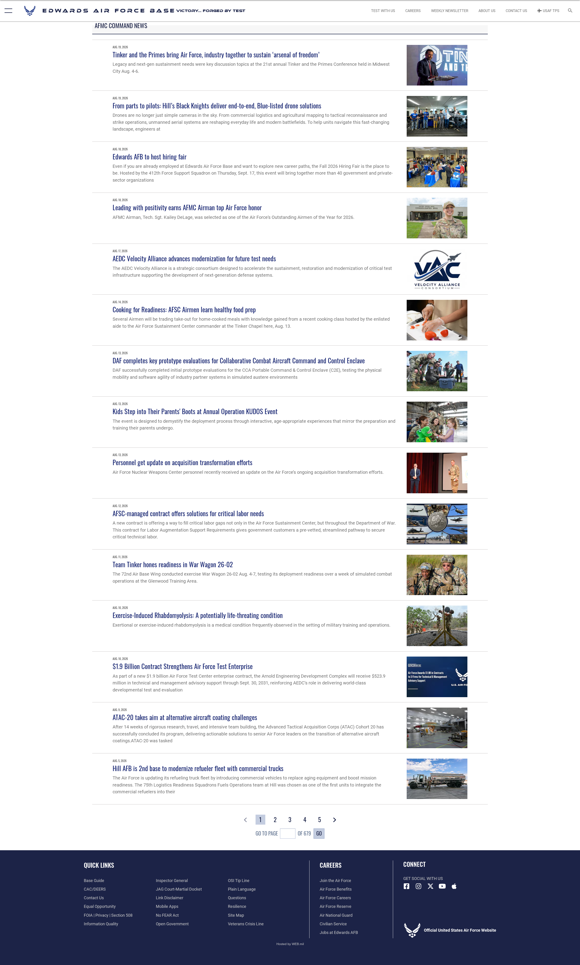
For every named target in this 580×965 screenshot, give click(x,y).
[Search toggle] (570, 11)
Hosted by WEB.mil (290, 944)
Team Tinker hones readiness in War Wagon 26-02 (173, 564)
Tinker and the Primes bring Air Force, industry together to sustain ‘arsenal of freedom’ (216, 54)
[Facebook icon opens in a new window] (406, 886)
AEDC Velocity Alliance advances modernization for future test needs (194, 258)
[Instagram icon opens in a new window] (418, 886)
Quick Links (99, 865)
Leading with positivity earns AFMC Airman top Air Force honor (187, 207)
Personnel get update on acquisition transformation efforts (182, 462)
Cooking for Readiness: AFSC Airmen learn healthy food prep (184, 309)
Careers (330, 865)
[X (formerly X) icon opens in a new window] (430, 886)
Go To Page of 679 (283, 833)
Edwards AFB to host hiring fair (149, 156)
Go (319, 833)
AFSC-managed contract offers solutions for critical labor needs (188, 513)
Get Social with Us (423, 878)
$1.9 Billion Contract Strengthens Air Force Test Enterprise (183, 666)
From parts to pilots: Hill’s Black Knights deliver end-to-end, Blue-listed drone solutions (217, 105)
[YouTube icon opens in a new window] (442, 886)
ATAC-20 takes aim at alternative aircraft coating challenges (185, 717)
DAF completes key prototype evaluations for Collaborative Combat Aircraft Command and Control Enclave (239, 360)
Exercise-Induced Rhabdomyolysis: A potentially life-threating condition (198, 615)
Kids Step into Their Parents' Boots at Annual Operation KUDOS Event (195, 411)
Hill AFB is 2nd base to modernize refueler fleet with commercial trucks (198, 768)
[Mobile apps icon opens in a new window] (454, 886)
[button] (7, 11)
